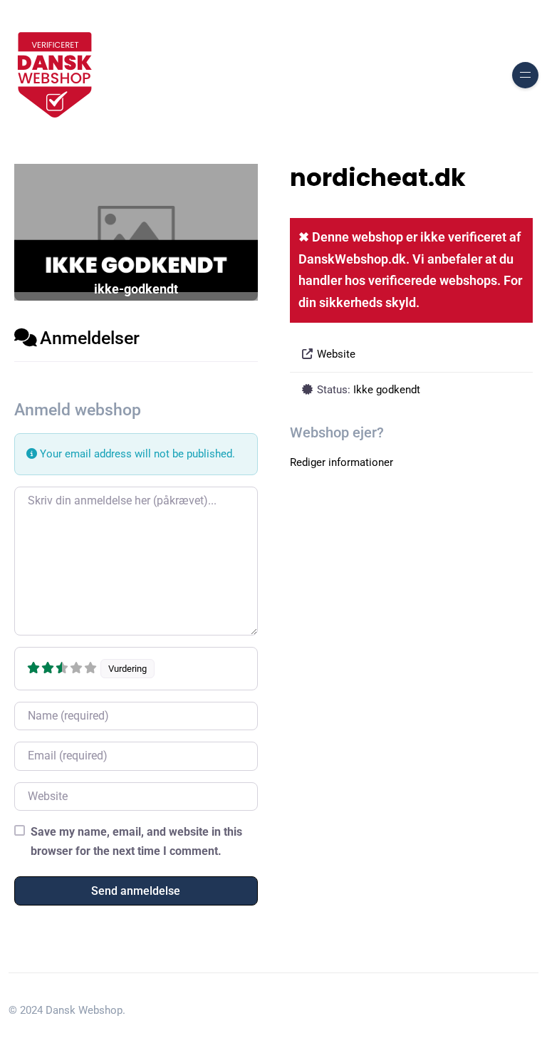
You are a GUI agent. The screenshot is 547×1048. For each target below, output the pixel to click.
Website (336, 354)
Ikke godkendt (386, 389)
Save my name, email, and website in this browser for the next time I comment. (136, 841)
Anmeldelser (90, 337)
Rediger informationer (341, 462)
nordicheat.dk (378, 177)
